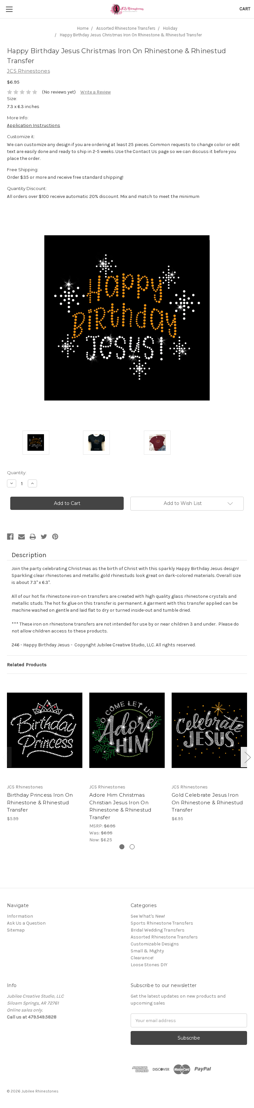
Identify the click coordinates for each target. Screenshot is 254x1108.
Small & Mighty (147, 951)
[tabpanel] (45, 751)
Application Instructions (33, 125)
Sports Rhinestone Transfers (162, 923)
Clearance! (142, 958)
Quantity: (16, 472)
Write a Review (95, 92)
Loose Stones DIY (149, 965)
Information (20, 916)
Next (247, 757)
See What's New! (148, 916)
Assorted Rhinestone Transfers (164, 937)
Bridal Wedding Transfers (158, 930)
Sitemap (16, 930)
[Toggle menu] (9, 9)
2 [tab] (132, 846)
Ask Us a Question (26, 923)
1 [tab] (121, 846)
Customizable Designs (155, 944)
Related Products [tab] (27, 665)
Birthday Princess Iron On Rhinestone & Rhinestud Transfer (40, 802)
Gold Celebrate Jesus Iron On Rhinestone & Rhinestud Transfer (207, 802)
